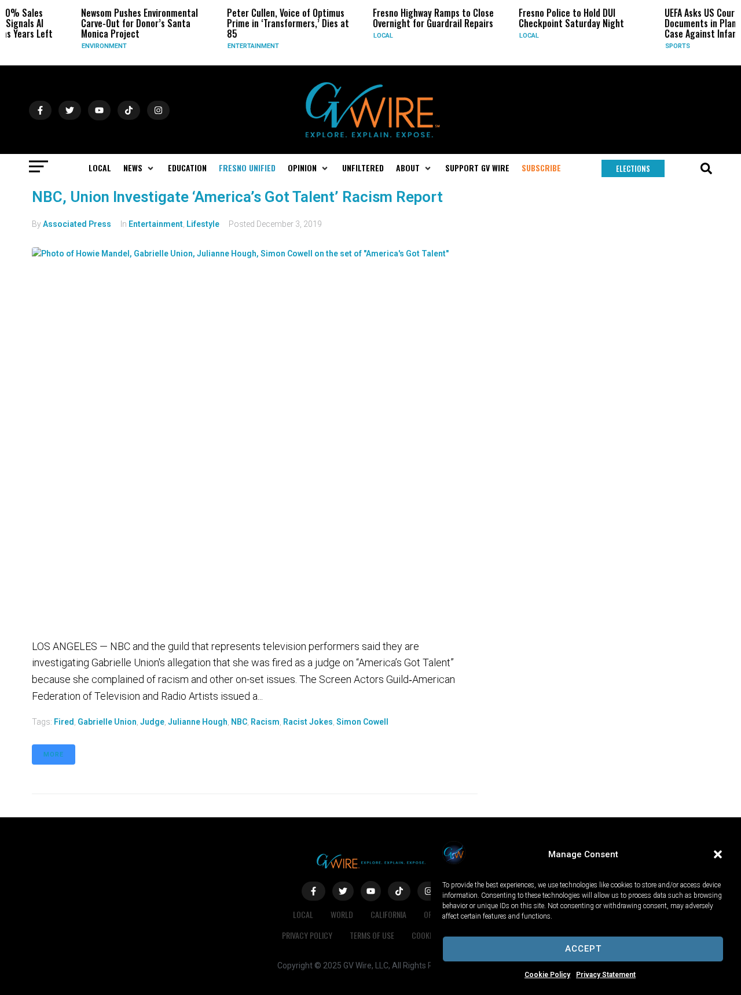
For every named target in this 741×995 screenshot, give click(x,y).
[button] (718, 854)
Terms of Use (372, 935)
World (342, 914)
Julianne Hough (198, 721)
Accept (583, 948)
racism (265, 721)
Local (369, 35)
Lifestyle (202, 224)
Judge (152, 721)
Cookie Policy (547, 975)
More (53, 754)
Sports (663, 46)
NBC (239, 721)
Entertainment (239, 46)
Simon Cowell (362, 721)
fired (64, 721)
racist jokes (308, 721)
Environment (89, 46)
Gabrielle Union (107, 721)
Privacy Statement (606, 975)
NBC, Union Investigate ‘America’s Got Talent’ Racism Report (237, 196)
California (388, 914)
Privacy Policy (307, 935)
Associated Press (77, 224)
